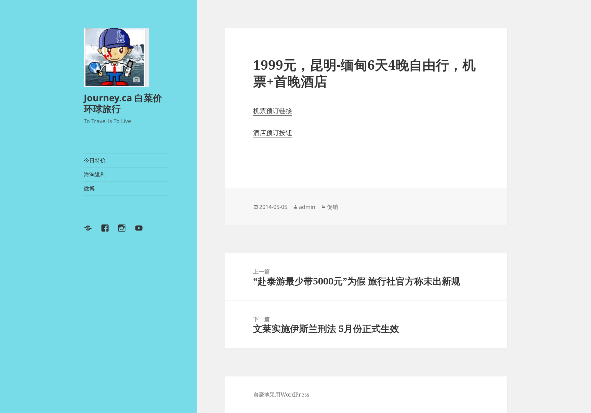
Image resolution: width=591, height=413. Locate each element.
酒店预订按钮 (272, 132)
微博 (89, 188)
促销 (332, 207)
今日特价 (95, 160)
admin (307, 207)
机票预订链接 (272, 110)
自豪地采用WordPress (281, 394)
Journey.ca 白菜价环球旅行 (123, 103)
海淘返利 (95, 174)
